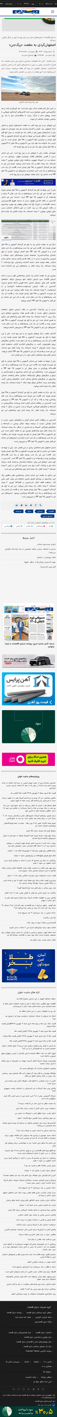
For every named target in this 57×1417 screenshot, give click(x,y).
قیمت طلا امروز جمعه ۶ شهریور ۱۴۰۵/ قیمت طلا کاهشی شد (33, 793)
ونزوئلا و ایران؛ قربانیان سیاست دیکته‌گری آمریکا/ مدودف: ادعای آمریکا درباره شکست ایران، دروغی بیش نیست (30, 1181)
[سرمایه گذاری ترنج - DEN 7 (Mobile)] (28, 24)
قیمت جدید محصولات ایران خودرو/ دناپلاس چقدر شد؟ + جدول (31, 875)
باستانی (40, 511)
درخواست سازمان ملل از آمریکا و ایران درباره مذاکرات (36, 1224)
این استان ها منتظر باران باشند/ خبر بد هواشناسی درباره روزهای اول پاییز (30, 1144)
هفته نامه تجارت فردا (23, 1317)
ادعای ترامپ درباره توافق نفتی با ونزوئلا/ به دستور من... (35, 1113)
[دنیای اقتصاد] (26, 12)
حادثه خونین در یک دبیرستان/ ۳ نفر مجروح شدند (37, 913)
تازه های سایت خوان (29, 992)
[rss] (29, 1389)
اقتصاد (51, 511)
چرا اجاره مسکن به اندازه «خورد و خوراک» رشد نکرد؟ (36, 1130)
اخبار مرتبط (29, 538)
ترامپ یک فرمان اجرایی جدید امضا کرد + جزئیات (37, 1205)
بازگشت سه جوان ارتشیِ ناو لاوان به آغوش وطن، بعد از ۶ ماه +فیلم (30, 893)
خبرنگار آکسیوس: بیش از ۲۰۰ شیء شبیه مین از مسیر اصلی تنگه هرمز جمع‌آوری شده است (30, 1097)
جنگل (29, 511)
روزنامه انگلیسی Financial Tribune (38, 1351)
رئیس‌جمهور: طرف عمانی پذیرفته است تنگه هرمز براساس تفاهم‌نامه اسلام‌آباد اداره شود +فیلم (31, 1278)
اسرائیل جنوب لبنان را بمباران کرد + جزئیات (40, 1170)
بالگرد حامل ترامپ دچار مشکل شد (43, 940)
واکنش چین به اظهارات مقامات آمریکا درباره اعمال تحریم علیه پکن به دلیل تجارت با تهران (30, 899)
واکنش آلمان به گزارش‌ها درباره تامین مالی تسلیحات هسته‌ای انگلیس (30, 1229)
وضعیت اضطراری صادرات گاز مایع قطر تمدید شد (37, 1068)
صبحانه (18, 511)
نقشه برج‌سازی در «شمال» (46, 557)
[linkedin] (26, 505)
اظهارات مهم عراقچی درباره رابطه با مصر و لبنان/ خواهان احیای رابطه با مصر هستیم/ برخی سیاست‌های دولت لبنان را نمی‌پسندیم (29, 1005)
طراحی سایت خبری (46, 1405)
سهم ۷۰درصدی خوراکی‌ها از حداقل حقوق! (40, 562)
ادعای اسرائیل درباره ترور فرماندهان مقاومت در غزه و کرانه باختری (31, 1284)
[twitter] (31, 505)
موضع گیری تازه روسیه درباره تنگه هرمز (41, 831)
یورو (24, 4)
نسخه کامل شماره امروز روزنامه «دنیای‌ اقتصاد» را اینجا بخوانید (29, 645)
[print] (16, 505)
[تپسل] (2, 180)
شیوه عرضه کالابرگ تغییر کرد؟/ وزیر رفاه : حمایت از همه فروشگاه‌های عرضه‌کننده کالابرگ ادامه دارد (30, 824)
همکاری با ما (46, 1366)
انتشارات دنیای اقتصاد (43, 1332)
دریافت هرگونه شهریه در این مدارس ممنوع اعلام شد (36, 999)
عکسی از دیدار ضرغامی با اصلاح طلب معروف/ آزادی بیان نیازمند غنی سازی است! (30, 1082)
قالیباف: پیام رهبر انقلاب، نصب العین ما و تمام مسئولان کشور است (30, 1272)
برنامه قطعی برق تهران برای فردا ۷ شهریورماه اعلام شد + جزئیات (32, 850)
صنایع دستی (47, 516)
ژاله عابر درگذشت (49, 918)
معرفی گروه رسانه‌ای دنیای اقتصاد (38, 1312)
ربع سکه (48, 4)
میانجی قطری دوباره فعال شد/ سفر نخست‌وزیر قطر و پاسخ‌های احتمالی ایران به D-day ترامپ (29, 1255)
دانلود (6, 237)
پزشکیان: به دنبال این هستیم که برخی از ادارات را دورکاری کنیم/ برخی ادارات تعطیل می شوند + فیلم (30, 862)
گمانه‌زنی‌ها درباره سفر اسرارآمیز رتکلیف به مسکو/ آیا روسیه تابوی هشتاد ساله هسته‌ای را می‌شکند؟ (29, 1124)
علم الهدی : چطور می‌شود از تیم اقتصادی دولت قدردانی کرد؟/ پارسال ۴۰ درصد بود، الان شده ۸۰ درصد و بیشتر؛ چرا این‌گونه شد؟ (29, 906)
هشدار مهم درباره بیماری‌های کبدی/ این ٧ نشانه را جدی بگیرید (32, 927)
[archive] (14, 1389)
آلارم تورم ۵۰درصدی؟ (48, 567)
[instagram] (43, 1389)
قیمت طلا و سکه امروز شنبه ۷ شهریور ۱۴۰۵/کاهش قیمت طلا (33, 1041)
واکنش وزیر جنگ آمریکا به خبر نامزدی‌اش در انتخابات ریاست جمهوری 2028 (30, 1089)
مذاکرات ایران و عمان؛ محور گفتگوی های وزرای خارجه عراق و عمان (31, 1200)
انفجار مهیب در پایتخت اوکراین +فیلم (41, 1262)
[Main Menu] (52, 11)
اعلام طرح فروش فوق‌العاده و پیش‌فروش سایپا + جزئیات (35, 855)
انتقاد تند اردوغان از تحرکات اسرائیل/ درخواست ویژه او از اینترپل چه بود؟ (30, 1017)
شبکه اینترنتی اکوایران (43, 1317)
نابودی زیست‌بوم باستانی (46, 544)
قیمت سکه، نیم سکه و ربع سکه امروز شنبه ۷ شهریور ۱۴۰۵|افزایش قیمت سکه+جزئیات (28, 1025)
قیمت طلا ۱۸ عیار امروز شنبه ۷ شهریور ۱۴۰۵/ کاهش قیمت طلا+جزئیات (29, 1036)
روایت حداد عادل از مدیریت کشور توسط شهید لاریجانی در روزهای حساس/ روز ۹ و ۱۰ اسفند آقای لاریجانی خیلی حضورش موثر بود (31, 844)
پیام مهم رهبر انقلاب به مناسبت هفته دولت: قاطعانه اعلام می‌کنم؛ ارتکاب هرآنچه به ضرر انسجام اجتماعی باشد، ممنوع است (28, 869)
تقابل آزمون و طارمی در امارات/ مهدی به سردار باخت (36, 1220)
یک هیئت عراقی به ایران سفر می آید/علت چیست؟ (37, 1103)
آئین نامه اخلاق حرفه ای (42, 1382)
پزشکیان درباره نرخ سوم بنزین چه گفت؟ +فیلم (38, 1289)
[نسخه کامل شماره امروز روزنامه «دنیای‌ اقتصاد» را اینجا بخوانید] (28, 621)
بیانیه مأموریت (30, 1377)
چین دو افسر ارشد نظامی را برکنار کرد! (42, 1239)
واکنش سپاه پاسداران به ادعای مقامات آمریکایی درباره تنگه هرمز (32, 1210)
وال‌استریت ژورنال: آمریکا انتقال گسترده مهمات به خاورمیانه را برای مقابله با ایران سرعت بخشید (28, 1062)
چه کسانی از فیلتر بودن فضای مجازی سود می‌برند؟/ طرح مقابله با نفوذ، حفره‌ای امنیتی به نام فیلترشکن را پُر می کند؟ (29, 1047)
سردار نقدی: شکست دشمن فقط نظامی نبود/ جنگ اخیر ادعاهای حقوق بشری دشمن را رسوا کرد (29, 1194)
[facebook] (36, 505)
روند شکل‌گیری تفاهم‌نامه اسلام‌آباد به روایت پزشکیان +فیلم (33, 1294)
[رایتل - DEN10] (28, 759)
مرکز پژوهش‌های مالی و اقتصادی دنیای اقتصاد (33, 1342)
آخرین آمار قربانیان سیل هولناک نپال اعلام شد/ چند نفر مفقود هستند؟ (29, 1175)
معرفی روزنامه (46, 1377)
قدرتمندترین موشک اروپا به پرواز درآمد (41, 922)
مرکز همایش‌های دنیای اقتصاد (19, 1332)
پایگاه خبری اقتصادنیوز (43, 1322)
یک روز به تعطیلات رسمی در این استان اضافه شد (37, 1011)
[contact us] (19, 1389)
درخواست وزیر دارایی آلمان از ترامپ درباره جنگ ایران (36, 1108)
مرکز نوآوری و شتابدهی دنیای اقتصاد (37, 1337)
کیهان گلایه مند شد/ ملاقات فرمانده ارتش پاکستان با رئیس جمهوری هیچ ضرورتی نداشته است (28, 1054)
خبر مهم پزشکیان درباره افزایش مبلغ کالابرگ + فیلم (36, 1118)
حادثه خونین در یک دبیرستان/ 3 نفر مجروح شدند (37, 1188)
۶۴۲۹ (45, 51)
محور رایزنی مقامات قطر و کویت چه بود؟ (40, 1165)
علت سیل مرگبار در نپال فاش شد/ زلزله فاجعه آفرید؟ (36, 888)
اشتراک (26, 1362)
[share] (24, 1389)
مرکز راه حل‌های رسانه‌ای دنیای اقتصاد (37, 1346)
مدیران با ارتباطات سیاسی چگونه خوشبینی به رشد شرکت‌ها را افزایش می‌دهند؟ (30, 551)
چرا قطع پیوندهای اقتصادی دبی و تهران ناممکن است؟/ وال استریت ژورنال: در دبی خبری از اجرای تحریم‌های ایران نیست (30, 1152)
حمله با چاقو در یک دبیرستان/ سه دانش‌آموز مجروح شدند (34, 1267)
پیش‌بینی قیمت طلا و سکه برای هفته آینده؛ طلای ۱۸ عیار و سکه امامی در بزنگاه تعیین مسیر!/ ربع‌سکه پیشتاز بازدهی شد (29, 882)
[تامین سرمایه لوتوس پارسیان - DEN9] (28, 726)
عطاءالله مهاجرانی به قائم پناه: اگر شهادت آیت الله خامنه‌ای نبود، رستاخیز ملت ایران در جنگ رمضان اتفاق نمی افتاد (29, 1074)
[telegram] (21, 505)
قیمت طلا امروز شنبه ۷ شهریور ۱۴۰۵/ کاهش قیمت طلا (35, 1031)
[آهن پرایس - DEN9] (28, 688)
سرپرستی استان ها (12, 1362)
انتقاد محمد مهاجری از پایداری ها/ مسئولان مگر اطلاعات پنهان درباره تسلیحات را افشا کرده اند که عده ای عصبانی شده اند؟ (30, 1137)
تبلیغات (36, 1362)
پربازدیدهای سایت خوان (28, 776)
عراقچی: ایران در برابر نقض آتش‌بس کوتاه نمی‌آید (37, 1234)
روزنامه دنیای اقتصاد (14, 1312)
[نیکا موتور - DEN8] (28, 661)
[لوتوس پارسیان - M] (28, 1411)
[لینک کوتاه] (40, 505)
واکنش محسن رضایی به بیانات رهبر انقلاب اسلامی (37, 1215)
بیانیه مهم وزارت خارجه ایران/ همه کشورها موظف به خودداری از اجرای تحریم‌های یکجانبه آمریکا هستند (29, 837)
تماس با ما (47, 1362)
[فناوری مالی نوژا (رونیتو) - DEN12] (28, 965)
